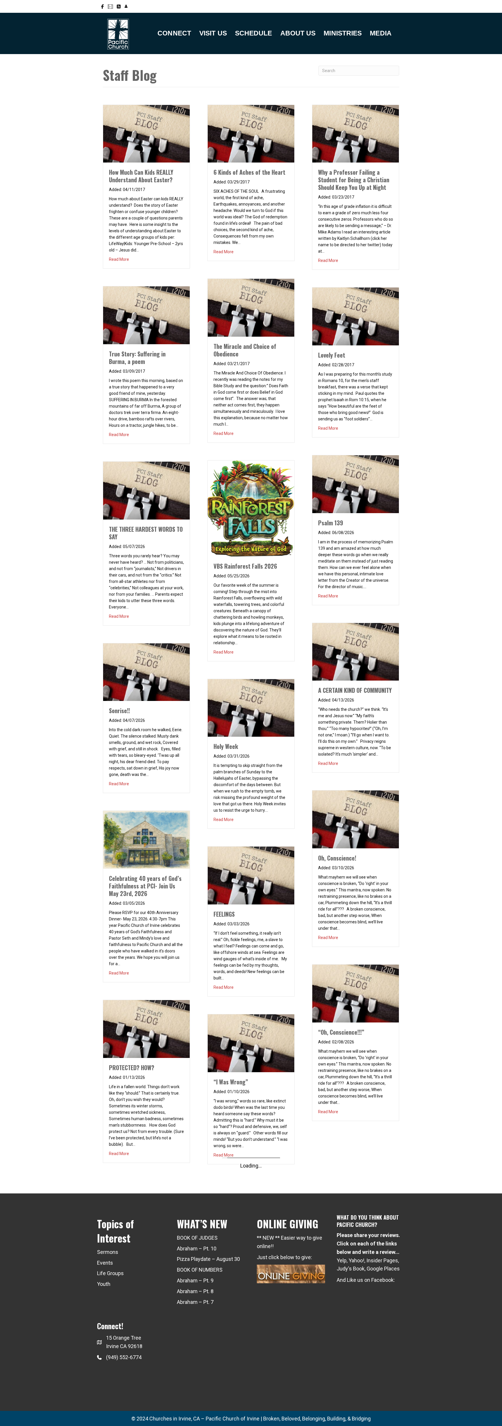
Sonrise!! (119, 710)
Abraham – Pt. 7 (195, 1302)
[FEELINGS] (251, 875)
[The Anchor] (146, 824)
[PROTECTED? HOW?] (146, 1028)
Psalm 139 (330, 522)
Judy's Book (351, 1269)
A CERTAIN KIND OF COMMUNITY (355, 690)
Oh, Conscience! (337, 858)
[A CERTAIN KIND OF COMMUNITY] (355, 651)
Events (105, 1263)
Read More (119, 259)
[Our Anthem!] (146, 992)
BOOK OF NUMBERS (200, 1270)
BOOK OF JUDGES (197, 1238)
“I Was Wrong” (231, 1081)
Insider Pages (382, 1260)
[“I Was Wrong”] (251, 1043)
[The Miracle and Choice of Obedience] (251, 307)
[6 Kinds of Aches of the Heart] (251, 133)
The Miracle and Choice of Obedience (245, 350)
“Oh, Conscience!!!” (341, 1032)
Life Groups (110, 1273)
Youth (103, 1284)
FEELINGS (224, 914)
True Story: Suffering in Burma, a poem (137, 357)
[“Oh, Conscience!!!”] (355, 993)
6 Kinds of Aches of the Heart (249, 172)
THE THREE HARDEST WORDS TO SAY (146, 533)
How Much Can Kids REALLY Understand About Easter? (141, 176)
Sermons (107, 1252)
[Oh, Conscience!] (355, 819)
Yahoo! (356, 1260)
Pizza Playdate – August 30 (208, 1259)
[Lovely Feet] (355, 316)
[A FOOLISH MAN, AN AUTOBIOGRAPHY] (146, 307)
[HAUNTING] (146, 657)
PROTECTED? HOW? (131, 1067)
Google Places (383, 1269)
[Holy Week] (251, 707)
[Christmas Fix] (146, 133)
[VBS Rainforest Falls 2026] (251, 508)
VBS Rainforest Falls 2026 (245, 566)
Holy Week (226, 746)
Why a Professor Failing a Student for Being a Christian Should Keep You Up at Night (353, 180)
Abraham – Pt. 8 (195, 1291)
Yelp (342, 1260)
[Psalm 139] (355, 484)
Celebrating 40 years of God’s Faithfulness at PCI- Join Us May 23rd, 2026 (145, 886)
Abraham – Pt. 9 (195, 1280)
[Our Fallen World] (146, 482)
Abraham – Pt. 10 (196, 1248)
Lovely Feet (331, 355)
